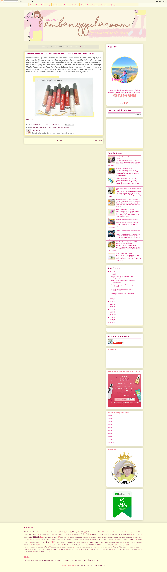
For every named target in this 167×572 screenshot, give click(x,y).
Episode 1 (110, 415)
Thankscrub (70, 549)
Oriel (113, 544)
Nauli (102, 544)
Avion (116, 532)
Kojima (125, 539)
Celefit (101, 534)
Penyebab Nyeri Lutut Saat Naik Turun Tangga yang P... (122, 277)
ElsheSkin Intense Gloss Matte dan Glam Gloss (127, 220)
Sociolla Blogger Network (61, 127)
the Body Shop (45, 551)
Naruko (90, 544)
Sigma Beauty (33, 549)
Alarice (62, 532)
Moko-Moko (67, 544)
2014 (111, 322)
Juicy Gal (88, 539)
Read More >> (30, 119)
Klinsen (119, 539)
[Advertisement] (124, 133)
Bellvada (35, 534)
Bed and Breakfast (44, 560)
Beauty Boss (27, 534)
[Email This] (66, 125)
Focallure (92, 537)
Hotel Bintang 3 (65, 560)
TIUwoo (62, 549)
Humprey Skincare (55, 539)
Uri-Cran (87, 549)
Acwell (50, 532)
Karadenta (112, 539)
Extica (86, 537)
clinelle (37, 551)
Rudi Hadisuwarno (88, 547)
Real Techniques (55, 547)
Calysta (70, 534)
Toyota (77, 549)
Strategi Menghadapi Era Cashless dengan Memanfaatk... (122, 285)
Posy (25, 547)
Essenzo (72, 537)
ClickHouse (114, 534)
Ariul (87, 532)
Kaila (105, 539)
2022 (111, 307)
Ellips (25, 537)
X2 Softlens (123, 549)
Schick (131, 547)
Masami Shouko (136, 542)
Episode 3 (110, 421)
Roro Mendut (77, 547)
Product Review (47, 127)
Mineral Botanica (36, 127)
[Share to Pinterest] (73, 125)
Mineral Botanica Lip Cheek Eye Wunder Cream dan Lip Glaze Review (60, 53)
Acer (40, 532)
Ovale (118, 544)
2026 (111, 272)
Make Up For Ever (110, 542)
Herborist (26, 539)
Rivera (70, 547)
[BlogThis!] (68, 125)
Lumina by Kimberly (73, 542)
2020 (111, 312)
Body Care (65, 5)
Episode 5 (110, 427)
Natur (97, 544)
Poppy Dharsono (136, 544)
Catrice (94, 534)
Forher (104, 537)
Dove (139, 534)
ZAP (140, 549)
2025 (111, 299)
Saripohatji (103, 547)
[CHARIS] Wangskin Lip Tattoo (125, 209)
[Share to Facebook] (71, 125)
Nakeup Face (82, 544)
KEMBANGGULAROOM (97, 565)
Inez (63, 539)
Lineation (45, 542)
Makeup (47, 5)
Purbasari (31, 547)
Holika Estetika (35, 539)
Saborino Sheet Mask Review (124, 253)
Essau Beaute (63, 537)
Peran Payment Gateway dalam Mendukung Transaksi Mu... (123, 281)
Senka (25, 549)
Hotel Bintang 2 (54, 560)
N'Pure (74, 544)
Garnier (116, 537)
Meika (34, 544)
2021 (111, 309)
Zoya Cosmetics (28, 551)
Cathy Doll (85, 534)
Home (32, 5)
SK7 (96, 547)
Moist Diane (58, 544)
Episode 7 (110, 433)
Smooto (55, 549)
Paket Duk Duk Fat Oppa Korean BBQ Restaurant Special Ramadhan (126, 242)
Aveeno (110, 532)
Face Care (56, 5)
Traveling (95, 5)
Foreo (98, 537)
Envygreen (48, 537)
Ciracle (107, 534)
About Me (39, 5)
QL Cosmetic (39, 547)
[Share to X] (69, 125)
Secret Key (138, 547)
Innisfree (69, 539)
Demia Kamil (80, 565)
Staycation (104, 5)
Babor (139, 532)
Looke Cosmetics (60, 542)
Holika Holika (45, 539)
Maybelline (27, 544)
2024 (111, 301)
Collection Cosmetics (125, 534)
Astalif (92, 532)
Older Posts (97, 141)
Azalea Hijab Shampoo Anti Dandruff (126, 178)
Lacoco (131, 539)
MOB (90, 542)
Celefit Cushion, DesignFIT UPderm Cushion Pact (128, 189)
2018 (111, 317)
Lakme (139, 539)
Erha (55, 537)
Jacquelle (75, 539)
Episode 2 (110, 418)
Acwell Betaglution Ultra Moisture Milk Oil (128, 199)
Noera (108, 544)
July (113, 274)
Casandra (76, 534)
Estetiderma (79, 537)
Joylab (82, 539)
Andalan (82, 532)
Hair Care (74, 5)
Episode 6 (110, 430)
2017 (111, 320)
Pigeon (124, 544)
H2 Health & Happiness (126, 537)
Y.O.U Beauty (133, 549)
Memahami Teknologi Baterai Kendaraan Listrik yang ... (122, 294)
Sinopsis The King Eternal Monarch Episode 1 (128, 231)
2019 (111, 315)
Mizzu (51, 544)
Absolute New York (30, 532)
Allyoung (74, 532)
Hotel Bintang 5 (90, 560)
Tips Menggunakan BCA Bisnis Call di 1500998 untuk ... (121, 290)
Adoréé (56, 532)
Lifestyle (113, 5)
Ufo (82, 549)
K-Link (100, 539)
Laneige (26, 542)
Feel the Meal (85, 5)
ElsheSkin (34, 536)
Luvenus (83, 542)
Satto (109, 547)
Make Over (98, 542)
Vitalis (102, 549)
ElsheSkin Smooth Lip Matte (124, 168)
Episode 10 (111, 443)
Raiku (47, 547)
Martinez (127, 542)
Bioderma (50, 534)
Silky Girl (42, 549)
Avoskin (122, 532)
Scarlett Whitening (120, 547)
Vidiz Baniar (95, 549)
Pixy (129, 544)
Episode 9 (110, 440)
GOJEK (110, 537)
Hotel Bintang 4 (76, 560)
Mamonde (119, 542)
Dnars (134, 534)
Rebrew (64, 547)
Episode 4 (110, 424)
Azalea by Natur (131, 532)
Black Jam (58, 534)
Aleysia (68, 532)
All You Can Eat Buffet (31, 560)
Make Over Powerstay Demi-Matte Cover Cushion (127, 157)
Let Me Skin (34, 542)
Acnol (44, 532)
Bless (64, 534)
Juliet (94, 539)
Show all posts (80, 47)
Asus (98, 532)
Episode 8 (110, 437)
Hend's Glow (138, 537)
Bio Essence (43, 534)
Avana (104, 532)
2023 (111, 304)
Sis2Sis (48, 549)
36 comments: (55, 124)
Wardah (116, 549)
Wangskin (108, 549)
